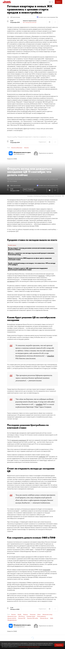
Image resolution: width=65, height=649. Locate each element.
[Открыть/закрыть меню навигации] (49, 2)
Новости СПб (21, 618)
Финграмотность (12, 620)
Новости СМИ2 (12, 159)
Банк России (22, 616)
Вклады (19, 614)
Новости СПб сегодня (32, 618)
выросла (41, 275)
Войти (58, 2)
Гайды (51, 618)
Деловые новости (12, 618)
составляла (11, 281)
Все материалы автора (29, 22)
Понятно (59, 645)
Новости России (44, 618)
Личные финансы (41, 616)
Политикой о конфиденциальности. (29, 646)
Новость (26, 148)
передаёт (39, 404)
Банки (39, 614)
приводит (50, 356)
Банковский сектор (47, 614)
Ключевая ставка (31, 616)
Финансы (25, 614)
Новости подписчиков (16, 148)
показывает (46, 569)
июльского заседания (19, 440)
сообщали (42, 456)
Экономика (32, 614)
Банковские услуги (12, 616)
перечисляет (51, 549)
